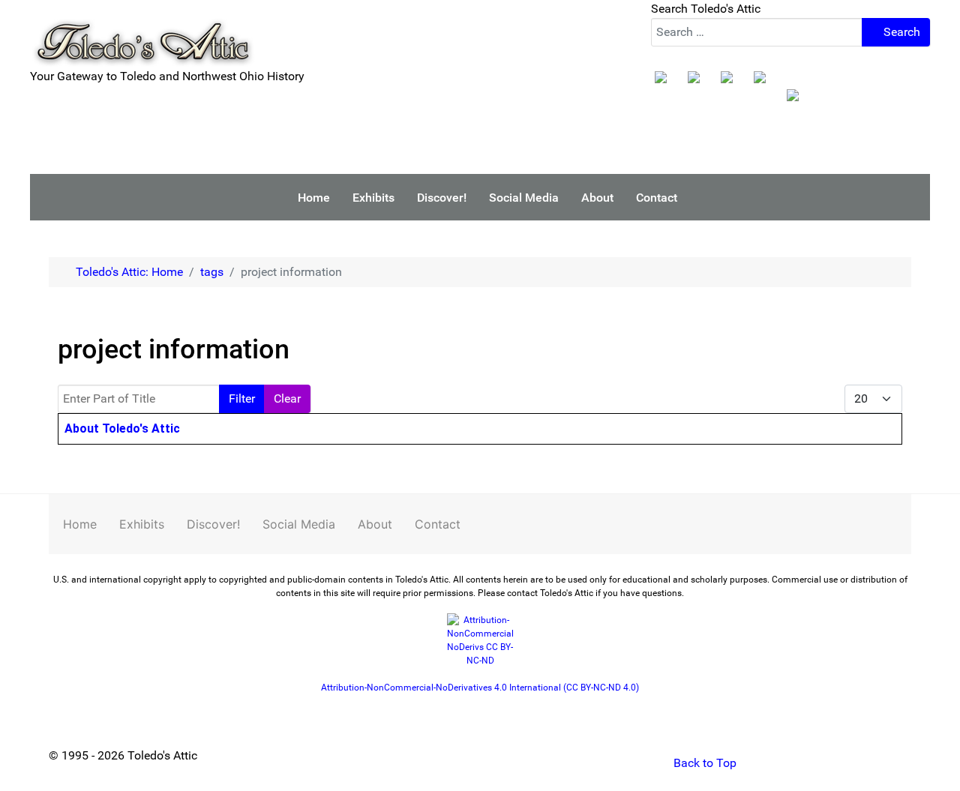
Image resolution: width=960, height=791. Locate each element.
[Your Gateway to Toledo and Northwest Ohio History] (142, 32)
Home (80, 524)
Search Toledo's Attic (705, 8)
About (375, 524)
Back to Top (703, 763)
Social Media (298, 524)
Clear (287, 398)
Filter (242, 398)
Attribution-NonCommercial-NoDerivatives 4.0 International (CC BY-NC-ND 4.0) (480, 687)
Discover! (213, 524)
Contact (437, 524)
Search (900, 32)
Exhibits (141, 524)
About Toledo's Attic (122, 428)
